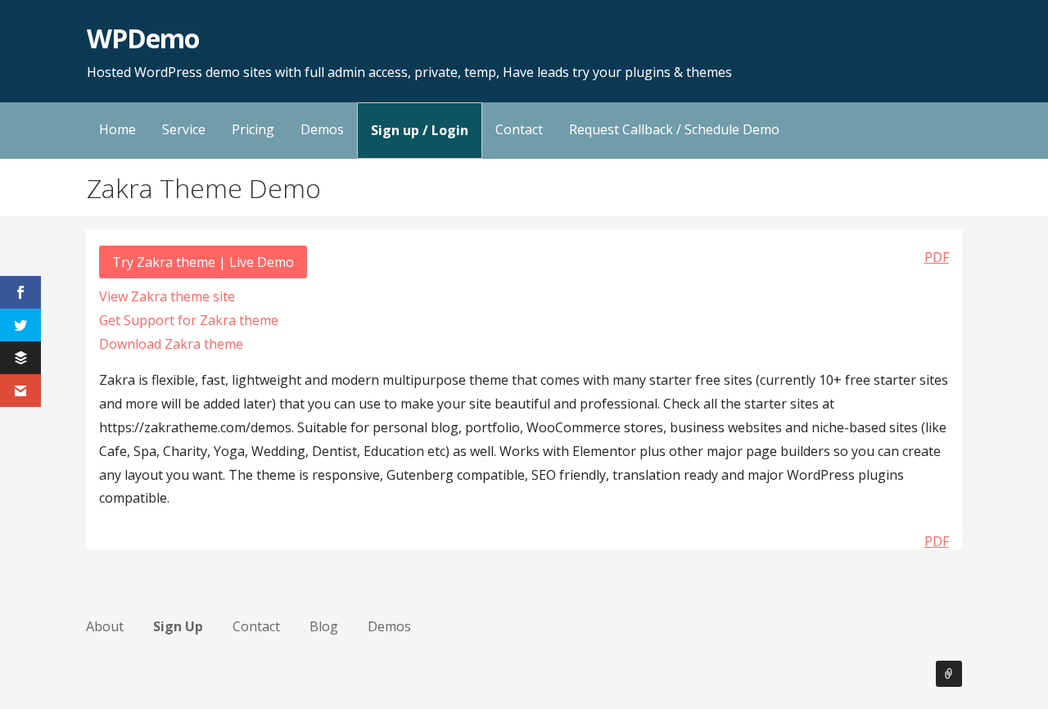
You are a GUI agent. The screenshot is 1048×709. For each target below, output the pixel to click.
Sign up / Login (419, 130)
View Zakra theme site (167, 296)
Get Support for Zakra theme (188, 320)
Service (184, 129)
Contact (519, 129)
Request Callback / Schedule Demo (674, 129)
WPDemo (143, 38)
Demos (322, 129)
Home (117, 129)
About (105, 626)
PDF (936, 257)
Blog (323, 626)
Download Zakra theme (171, 344)
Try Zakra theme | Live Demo (203, 262)
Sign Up (178, 626)
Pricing (253, 129)
